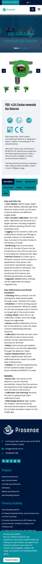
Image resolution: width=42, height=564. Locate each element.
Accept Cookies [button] (11, 560)
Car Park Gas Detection (11, 484)
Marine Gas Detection (10, 491)
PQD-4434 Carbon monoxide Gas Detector (20, 107)
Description (8, 181)
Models (19, 181)
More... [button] (6, 554)
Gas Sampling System (11, 495)
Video (6, 193)
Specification (30, 181)
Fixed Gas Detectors (10, 477)
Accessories (30, 187)
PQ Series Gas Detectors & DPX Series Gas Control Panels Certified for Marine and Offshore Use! (19, 523)
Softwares (6, 488)
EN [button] (27, 2)
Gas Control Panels (9, 480)
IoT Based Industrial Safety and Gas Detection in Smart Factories (20, 515)
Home (16, 48)
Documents (8, 187)
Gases (19, 187)
